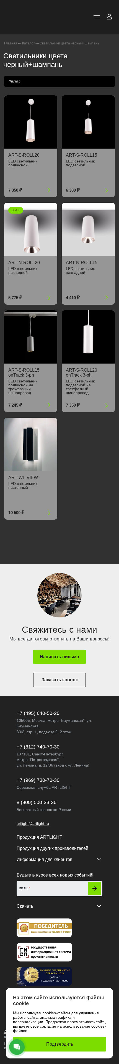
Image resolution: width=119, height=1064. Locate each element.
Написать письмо (59, 656)
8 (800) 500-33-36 (36, 802)
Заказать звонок (60, 679)
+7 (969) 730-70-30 (38, 780)
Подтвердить (59, 1044)
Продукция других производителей (52, 848)
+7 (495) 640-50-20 (38, 713)
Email (23, 888)
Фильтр (14, 81)
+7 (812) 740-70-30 (38, 747)
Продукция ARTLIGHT (39, 837)
